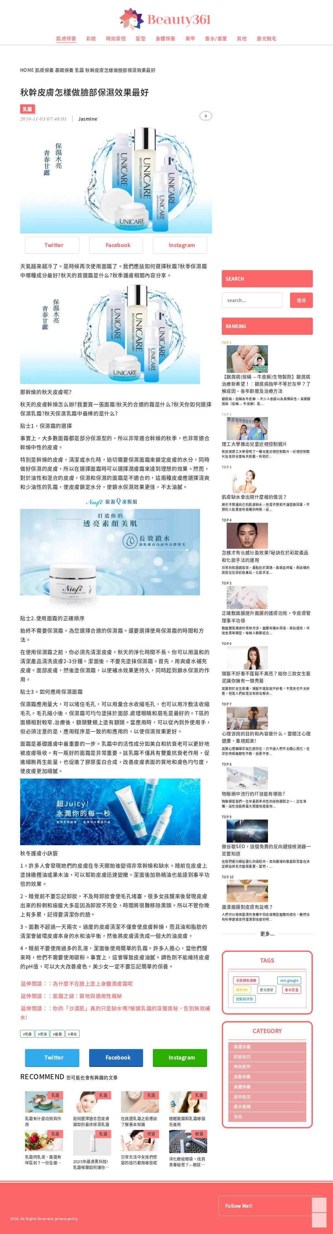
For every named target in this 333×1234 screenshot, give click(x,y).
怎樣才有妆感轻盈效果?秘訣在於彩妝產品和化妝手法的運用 (265, 556)
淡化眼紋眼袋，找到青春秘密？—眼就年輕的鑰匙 (187, 1165)
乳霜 (79, 70)
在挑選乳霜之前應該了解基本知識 (139, 1121)
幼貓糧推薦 (8, 47)
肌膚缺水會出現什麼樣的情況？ (254, 496)
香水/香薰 (216, 38)
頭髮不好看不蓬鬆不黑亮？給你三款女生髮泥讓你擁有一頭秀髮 (266, 677)
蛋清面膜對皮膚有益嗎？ (247, 906)
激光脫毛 (267, 38)
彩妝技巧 (242, 1057)
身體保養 (165, 38)
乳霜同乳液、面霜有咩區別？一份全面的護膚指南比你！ (43, 1163)
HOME (27, 70)
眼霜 (199, 1134)
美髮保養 (242, 1076)
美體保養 (242, 1086)
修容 (151, 1134)
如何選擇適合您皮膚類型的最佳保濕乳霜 (91, 1121)
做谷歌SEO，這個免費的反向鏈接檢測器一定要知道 (266, 850)
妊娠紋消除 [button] (244, 998)
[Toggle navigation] (320, 19)
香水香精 (242, 1106)
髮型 (141, 38)
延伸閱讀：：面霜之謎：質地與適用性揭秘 (71, 996)
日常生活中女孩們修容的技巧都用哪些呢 (139, 1160)
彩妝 (91, 38)
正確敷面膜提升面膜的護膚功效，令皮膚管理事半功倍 (266, 616)
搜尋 (301, 300)
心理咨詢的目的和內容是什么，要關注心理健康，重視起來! (266, 737)
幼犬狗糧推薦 (10, 52)
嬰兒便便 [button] (266, 989)
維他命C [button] (242, 989)
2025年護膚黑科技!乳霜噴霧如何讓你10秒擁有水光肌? (91, 1167)
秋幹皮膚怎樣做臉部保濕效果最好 (120, 70)
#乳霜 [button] (27, 1033)
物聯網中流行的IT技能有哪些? (253, 793)
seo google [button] (289, 980)
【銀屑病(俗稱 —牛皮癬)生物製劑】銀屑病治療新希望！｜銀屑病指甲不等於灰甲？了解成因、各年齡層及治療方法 (266, 383)
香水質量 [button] (292, 989)
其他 (242, 38)
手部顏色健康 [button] (246, 980)
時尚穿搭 (116, 38)
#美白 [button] (72, 1033)
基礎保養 (64, 70)
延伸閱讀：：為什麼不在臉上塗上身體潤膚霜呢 (77, 983)
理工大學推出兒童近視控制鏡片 (254, 443)
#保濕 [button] (42, 1033)
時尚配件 (242, 1066)
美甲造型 (242, 1097)
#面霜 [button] (57, 1033)
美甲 (190, 38)
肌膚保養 (66, 38)
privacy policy (66, 1218)
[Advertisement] (267, 132)
